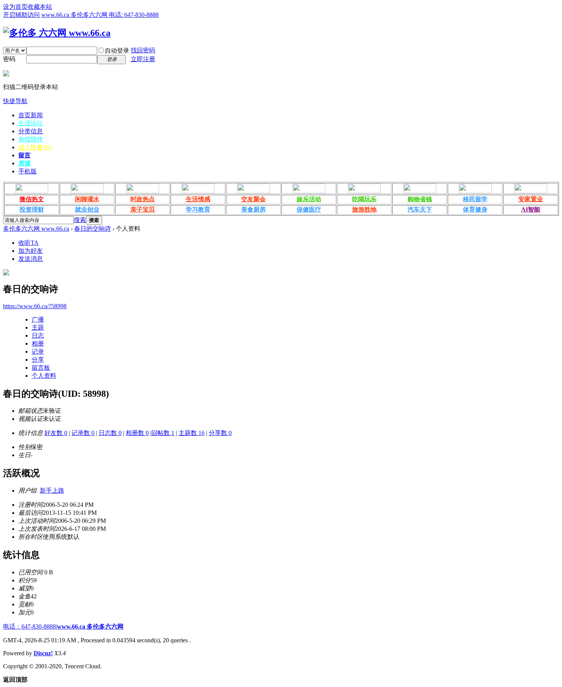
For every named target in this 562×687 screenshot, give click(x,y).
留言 (24, 155)
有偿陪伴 (30, 139)
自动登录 (117, 50)
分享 (38, 359)
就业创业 (87, 209)
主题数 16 (192, 433)
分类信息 (30, 131)
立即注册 (143, 59)
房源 (24, 163)
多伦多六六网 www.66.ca (36, 228)
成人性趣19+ (35, 147)
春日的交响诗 (92, 228)
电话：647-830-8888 (29, 626)
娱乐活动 (309, 199)
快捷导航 (15, 101)
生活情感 (198, 199)
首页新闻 (30, 115)
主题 (38, 327)
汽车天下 (420, 209)
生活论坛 (30, 123)
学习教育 (198, 209)
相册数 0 (137, 433)
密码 (9, 59)
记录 (38, 351)
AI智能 (530, 209)
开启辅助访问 (21, 14)
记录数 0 (82, 433)
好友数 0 (55, 433)
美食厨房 (253, 209)
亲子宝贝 (142, 209)
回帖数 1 (162, 433)
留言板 (41, 367)
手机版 (27, 171)
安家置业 (530, 199)
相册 (38, 343)
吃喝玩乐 (364, 199)
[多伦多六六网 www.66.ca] (56, 33)
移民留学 (475, 199)
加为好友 (30, 250)
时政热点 (142, 199)
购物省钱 (420, 199)
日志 (38, 335)
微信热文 (31, 199)
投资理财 (31, 209)
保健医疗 (309, 209)
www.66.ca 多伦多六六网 (90, 626)
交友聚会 (253, 199)
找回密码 (143, 50)
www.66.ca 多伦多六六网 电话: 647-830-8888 (100, 14)
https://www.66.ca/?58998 (35, 306)
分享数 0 (220, 433)
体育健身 (475, 209)
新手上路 (52, 490)
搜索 (80, 220)
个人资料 (44, 375)
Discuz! (43, 653)
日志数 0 (110, 433)
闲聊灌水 (87, 199)
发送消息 (30, 258)
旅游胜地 (364, 209)
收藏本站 (40, 6)
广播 (38, 319)
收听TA (28, 242)
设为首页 (15, 6)
